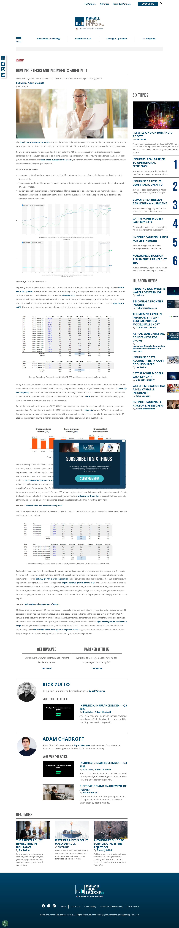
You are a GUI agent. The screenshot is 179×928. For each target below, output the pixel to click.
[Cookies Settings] (5, 923)
